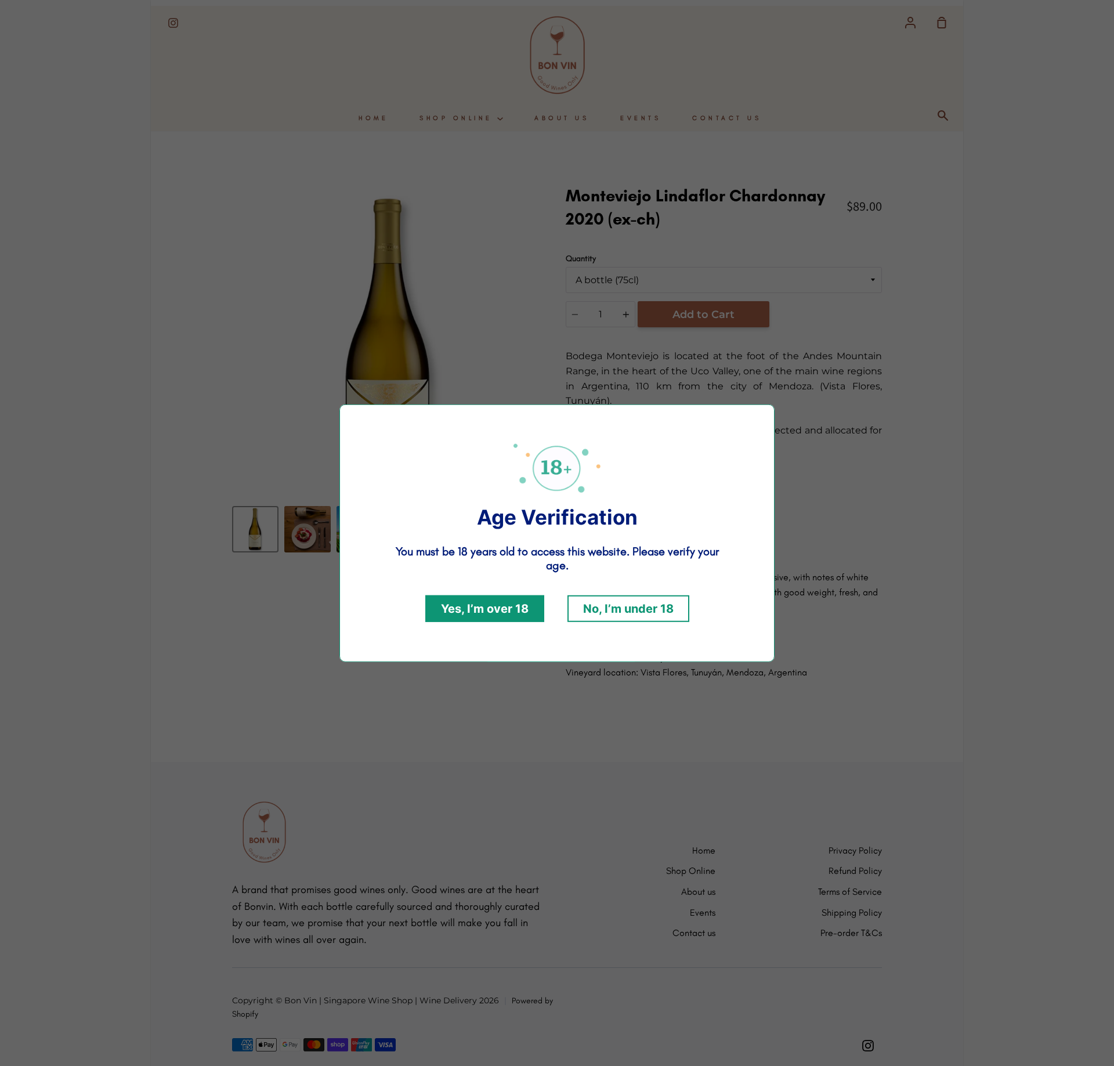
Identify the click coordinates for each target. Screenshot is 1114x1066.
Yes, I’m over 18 (485, 609)
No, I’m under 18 (628, 609)
